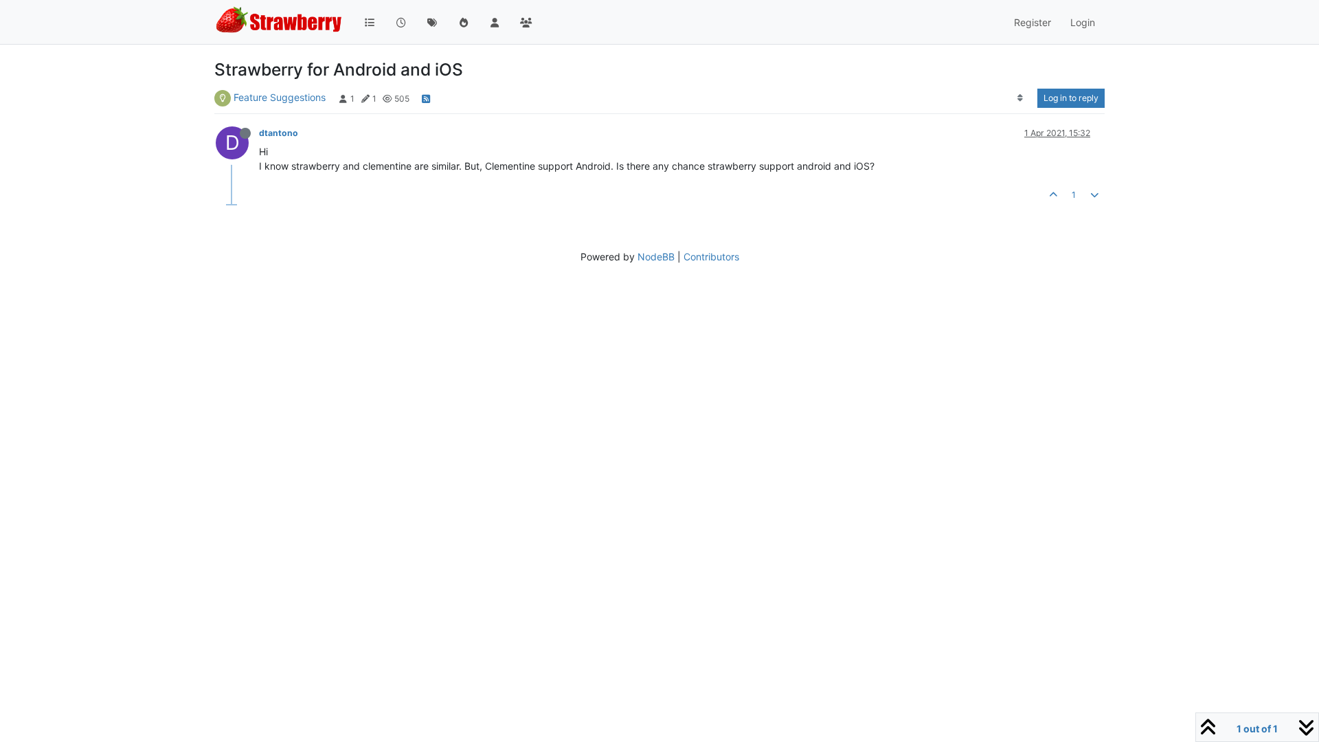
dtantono (278, 133)
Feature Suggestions (280, 97)
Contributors (711, 256)
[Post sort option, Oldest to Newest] (1020, 98)
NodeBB (656, 256)
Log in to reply (1071, 98)
